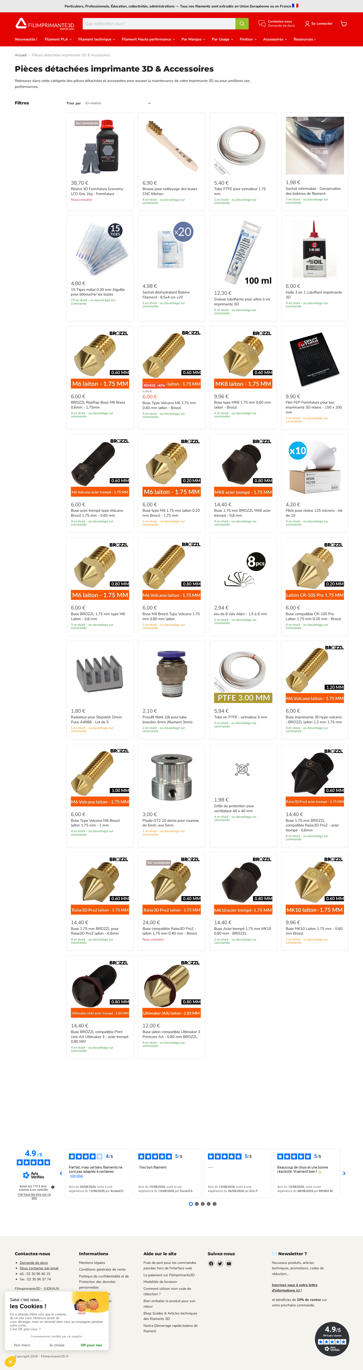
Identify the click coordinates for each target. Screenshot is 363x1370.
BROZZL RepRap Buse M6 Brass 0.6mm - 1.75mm (98, 405)
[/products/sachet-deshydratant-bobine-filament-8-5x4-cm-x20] (171, 249)
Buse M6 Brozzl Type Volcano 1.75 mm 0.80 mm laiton (171, 616)
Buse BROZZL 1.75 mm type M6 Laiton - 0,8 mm (98, 616)
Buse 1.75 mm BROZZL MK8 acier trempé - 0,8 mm (242, 513)
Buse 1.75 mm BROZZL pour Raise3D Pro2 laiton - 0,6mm (95, 931)
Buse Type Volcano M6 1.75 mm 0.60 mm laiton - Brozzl (169, 405)
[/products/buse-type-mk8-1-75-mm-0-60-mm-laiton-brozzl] (243, 359)
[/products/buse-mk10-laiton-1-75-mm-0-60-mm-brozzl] (315, 885)
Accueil (21, 55)
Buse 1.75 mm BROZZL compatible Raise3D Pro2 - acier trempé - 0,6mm (312, 825)
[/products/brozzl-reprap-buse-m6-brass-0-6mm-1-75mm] (100, 359)
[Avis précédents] (61, 1173)
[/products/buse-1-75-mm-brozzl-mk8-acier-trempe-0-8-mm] (243, 467)
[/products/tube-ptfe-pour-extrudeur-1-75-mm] (243, 146)
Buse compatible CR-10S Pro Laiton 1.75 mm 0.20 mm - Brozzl (313, 616)
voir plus (76, 1176)
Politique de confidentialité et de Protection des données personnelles (104, 1282)
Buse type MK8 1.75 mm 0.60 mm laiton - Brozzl (242, 405)
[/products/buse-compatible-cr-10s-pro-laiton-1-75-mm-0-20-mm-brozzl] (315, 571)
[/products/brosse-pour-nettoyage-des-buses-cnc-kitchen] (171, 146)
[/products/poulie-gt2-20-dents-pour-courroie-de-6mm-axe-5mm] (171, 777)
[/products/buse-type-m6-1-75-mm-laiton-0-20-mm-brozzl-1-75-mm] (171, 467)
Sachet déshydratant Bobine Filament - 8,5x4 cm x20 (166, 295)
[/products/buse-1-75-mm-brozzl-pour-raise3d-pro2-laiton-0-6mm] (100, 885)
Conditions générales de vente (102, 1269)
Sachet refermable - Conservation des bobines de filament (313, 191)
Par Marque (192, 39)
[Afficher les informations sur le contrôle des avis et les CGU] (53, 1187)
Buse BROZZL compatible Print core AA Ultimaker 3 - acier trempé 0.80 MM (99, 1036)
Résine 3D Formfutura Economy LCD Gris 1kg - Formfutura (97, 191)
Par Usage (221, 39)
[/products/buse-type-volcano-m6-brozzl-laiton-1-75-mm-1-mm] (100, 777)
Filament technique (95, 39)
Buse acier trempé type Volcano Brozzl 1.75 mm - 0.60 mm (97, 513)
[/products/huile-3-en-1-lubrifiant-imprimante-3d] (315, 249)
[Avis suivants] (344, 1173)
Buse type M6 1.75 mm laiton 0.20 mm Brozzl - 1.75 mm (171, 513)
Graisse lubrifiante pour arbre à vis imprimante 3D (242, 302)
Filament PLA (57, 39)
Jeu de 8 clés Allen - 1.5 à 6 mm (240, 613)
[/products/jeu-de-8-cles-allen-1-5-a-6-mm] (243, 571)
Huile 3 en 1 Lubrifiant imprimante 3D (314, 295)
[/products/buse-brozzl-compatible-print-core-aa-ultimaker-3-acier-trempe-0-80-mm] (100, 989)
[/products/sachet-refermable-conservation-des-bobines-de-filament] (315, 146)
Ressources (304, 39)
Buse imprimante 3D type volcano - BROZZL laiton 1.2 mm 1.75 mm (314, 719)
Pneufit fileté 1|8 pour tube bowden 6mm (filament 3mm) (167, 719)
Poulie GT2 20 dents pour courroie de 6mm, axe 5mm (170, 823)
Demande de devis (34, 1262)
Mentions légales (92, 1262)
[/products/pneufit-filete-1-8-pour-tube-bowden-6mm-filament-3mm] (171, 674)
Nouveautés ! (26, 39)
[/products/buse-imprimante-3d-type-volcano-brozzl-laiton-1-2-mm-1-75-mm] (315, 674)
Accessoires (273, 39)
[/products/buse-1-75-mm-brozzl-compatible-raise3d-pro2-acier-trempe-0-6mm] (315, 777)
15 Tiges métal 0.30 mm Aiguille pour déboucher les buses (98, 292)
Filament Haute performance (147, 39)
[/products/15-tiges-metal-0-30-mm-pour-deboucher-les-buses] (100, 247)
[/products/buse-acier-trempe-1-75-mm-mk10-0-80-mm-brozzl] (243, 885)
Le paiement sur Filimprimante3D (169, 1275)
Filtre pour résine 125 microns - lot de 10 (314, 513)
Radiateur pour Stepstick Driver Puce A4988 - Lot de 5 (96, 719)
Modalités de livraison (160, 1281)
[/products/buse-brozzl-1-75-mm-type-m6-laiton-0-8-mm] (100, 571)
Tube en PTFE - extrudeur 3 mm (240, 717)
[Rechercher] (242, 23)
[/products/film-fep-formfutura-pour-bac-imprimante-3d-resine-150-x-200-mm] (315, 359)
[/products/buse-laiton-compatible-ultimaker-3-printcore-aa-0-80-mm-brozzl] (171, 989)
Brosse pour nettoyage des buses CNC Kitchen (169, 191)
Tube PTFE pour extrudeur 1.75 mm (240, 191)
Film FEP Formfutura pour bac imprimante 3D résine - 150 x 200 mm (314, 407)
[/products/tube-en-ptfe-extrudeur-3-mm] (243, 674)
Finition (247, 39)
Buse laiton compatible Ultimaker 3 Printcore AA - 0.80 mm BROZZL (171, 1034)
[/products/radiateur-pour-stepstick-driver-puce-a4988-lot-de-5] (100, 674)
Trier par (74, 103)
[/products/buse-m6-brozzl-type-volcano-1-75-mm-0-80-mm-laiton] (171, 571)
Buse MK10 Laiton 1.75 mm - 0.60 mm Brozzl (314, 931)
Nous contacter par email (39, 1268)
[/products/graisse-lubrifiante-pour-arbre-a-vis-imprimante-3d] (243, 252)
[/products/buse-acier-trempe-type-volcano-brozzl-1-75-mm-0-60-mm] (100, 467)
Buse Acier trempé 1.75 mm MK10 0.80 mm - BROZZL (242, 931)
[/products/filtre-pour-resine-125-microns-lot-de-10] (315, 467)
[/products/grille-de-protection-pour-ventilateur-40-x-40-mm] (243, 770)
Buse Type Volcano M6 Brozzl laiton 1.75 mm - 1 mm (95, 823)
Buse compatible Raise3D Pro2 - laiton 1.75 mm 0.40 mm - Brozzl (169, 931)
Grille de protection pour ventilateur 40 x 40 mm (234, 808)
